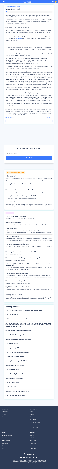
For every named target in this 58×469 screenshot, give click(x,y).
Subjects (7, 6)
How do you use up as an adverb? (14, 378)
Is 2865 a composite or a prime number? (16, 319)
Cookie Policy (33, 448)
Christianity (19, 38)
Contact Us (32, 438)
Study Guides (5, 443)
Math (11, 6)
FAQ (3, 448)
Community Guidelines (7, 435)
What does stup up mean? (12, 369)
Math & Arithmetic (16, 6)
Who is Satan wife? (13, 9)
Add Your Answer (29, 121)
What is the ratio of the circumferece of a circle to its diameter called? (24, 310)
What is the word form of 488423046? (15, 395)
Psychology (32, 424)
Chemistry (32, 414)
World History (33, 419)
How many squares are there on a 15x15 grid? (17, 391)
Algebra (31, 411)
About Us (32, 435)
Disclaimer (32, 445)
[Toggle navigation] (2, 1)
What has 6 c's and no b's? (12, 382)
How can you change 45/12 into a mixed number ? (18, 348)
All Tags (4, 414)
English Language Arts (35, 422)
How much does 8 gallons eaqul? (14, 374)
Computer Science (34, 427)
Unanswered (5, 417)
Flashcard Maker (6, 440)
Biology (31, 417)
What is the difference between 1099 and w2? (17, 352)
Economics (32, 430)
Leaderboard (5, 411)
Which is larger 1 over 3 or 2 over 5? (15, 356)
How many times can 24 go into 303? (15, 365)
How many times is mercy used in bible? (16, 361)
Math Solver (5, 445)
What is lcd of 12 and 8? (12, 314)
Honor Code (5, 438)
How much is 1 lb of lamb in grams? (15, 335)
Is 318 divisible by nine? (12, 343)
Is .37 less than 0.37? (11, 387)
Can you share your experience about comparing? (19, 330)
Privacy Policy (33, 443)
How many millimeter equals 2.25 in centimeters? (18, 339)
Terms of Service (33, 440)
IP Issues (32, 451)
